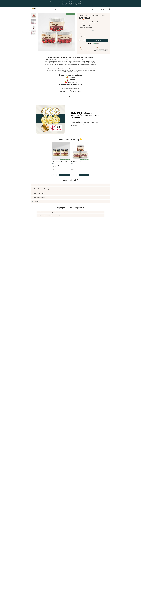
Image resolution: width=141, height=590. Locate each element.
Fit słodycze (87, 15)
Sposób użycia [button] (37, 185)
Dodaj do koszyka (97, 40)
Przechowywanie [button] (38, 193)
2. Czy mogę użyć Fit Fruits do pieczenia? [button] (49, 215)
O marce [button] (36, 201)
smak (80, 33)
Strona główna (81, 15)
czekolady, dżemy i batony (95, 15)
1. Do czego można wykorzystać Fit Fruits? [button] (49, 212)
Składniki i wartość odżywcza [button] (42, 189)
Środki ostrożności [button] (39, 197)
